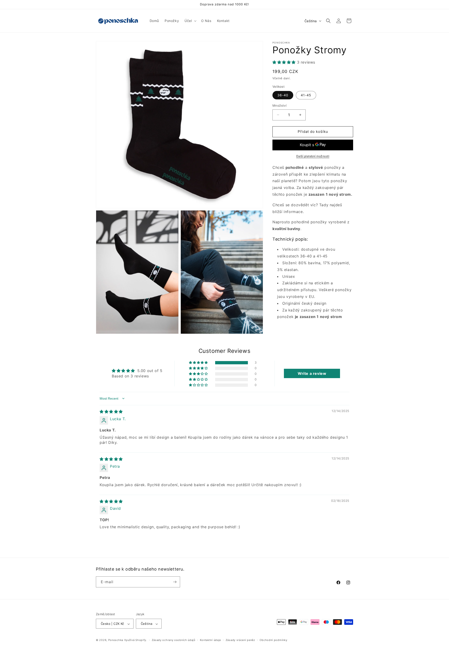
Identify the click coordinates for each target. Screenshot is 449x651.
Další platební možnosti (313, 156)
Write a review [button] (312, 373)
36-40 (282, 95)
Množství (279, 105)
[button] (190, 21)
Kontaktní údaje (210, 640)
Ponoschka (115, 640)
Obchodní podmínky (273, 640)
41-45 (306, 95)
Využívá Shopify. (135, 640)
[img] (111, 411)
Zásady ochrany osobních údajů (173, 640)
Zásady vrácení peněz (240, 640)
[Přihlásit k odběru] (175, 581)
